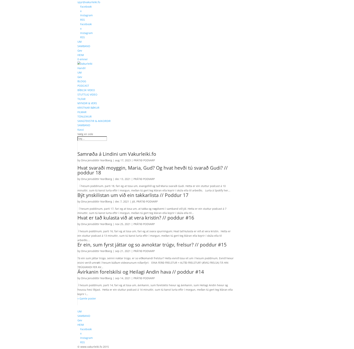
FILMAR (81, 112)
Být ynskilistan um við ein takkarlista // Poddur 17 (132, 195)
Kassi (80, 129)
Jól (133, 201)
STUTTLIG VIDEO (87, 94)
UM (79, 41)
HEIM (80, 55)
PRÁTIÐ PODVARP (144, 160)
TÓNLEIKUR (84, 116)
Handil (81, 68)
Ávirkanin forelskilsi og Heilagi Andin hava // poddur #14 (140, 271)
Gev (79, 50)
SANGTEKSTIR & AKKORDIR (94, 121)
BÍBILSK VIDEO (86, 90)
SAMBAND (83, 46)
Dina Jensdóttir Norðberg (96, 160)
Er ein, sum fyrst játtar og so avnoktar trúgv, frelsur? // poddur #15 (152, 244)
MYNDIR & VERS (87, 103)
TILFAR (81, 99)
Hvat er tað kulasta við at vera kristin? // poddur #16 (135, 217)
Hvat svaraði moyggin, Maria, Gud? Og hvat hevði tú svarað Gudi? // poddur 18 (152, 170)
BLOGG (81, 81)
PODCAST (83, 85)
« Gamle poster (86, 298)
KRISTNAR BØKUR (88, 107)
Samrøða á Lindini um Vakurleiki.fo (116, 154)
